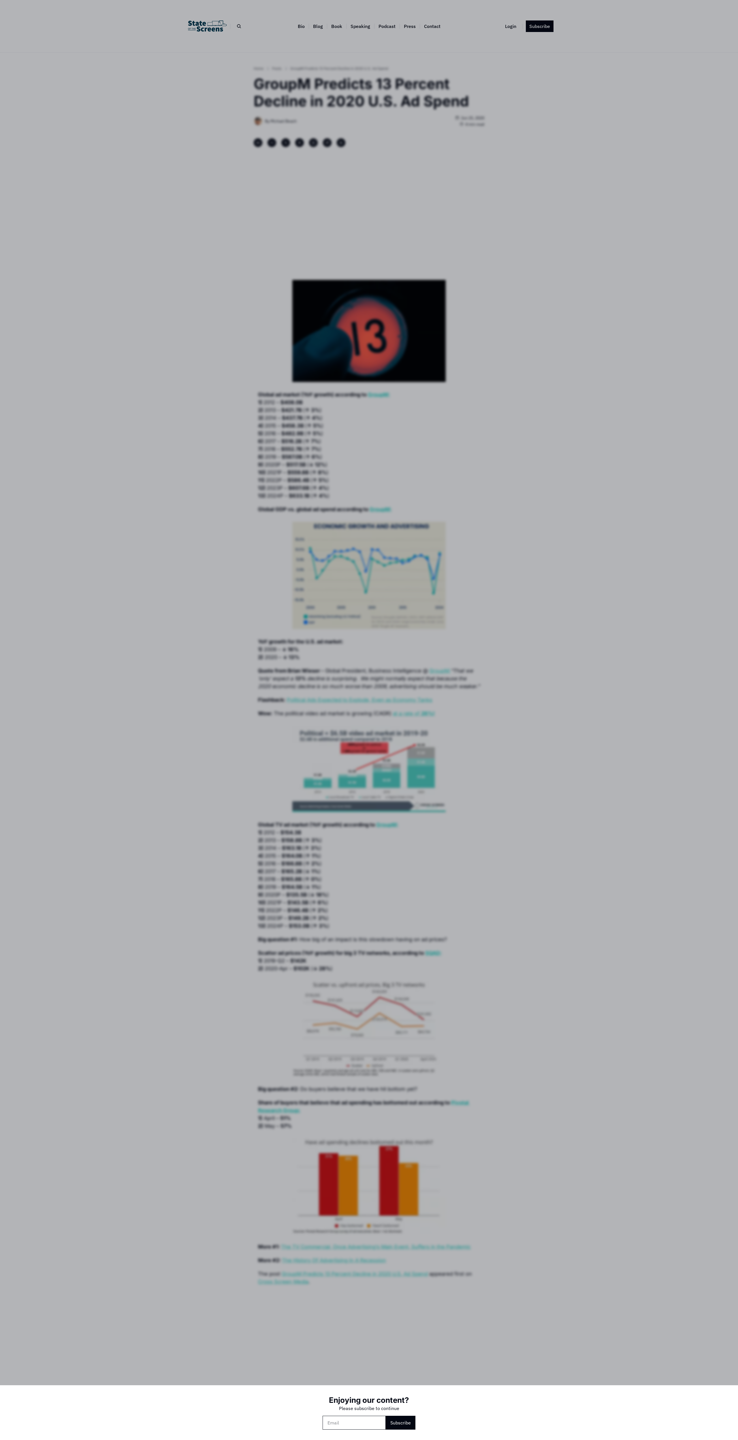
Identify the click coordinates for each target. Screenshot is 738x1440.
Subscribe (400, 1423)
